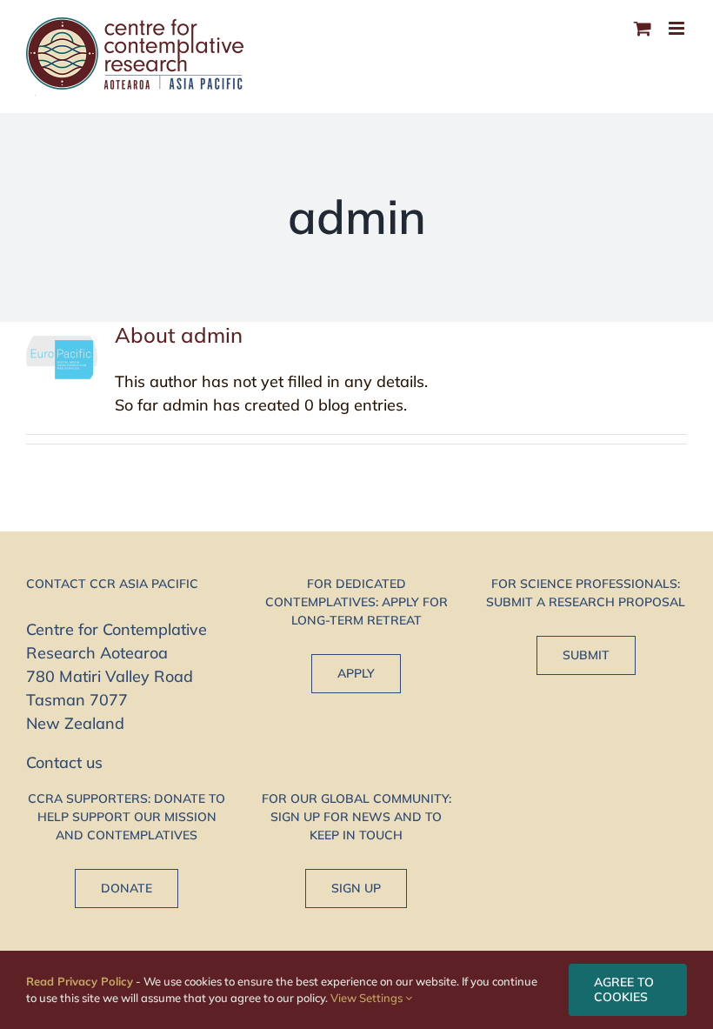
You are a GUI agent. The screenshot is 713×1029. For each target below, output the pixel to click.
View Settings (367, 998)
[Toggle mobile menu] (678, 28)
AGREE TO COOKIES (624, 989)
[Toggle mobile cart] (642, 28)
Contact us (64, 762)
